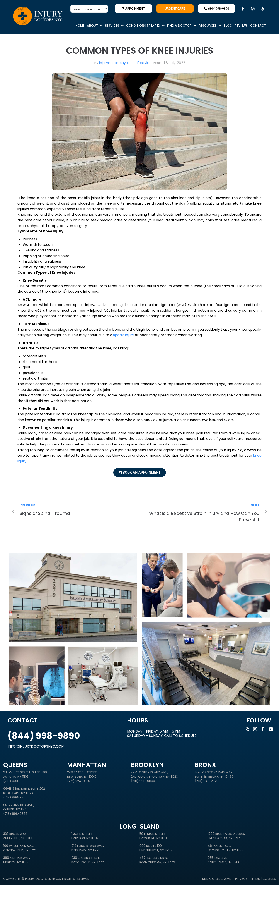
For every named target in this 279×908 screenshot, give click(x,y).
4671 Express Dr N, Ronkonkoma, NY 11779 (157, 860)
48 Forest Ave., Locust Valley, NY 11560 (226, 848)
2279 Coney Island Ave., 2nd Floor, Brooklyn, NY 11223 (154, 774)
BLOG (228, 25)
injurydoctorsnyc (113, 62)
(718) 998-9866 (15, 797)
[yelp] (261, 8)
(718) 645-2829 (206, 781)
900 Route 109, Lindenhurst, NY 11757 (156, 848)
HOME (79, 25)
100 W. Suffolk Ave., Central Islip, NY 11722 (20, 848)
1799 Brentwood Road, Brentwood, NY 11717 (226, 836)
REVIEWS (241, 25)
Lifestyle (142, 62)
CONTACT (258, 25)
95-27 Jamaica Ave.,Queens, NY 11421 (18, 807)
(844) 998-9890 (44, 736)
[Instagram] (251, 8)
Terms (255, 879)
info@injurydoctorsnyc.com (36, 746)
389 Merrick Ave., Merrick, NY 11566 (16, 860)
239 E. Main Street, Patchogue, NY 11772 (87, 860)
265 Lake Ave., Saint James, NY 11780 (224, 860)
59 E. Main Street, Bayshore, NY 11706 (154, 836)
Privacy (241, 879)
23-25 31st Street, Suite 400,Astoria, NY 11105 (25, 774)
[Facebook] (241, 8)
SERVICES (112, 25)
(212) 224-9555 (78, 781)
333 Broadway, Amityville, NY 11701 (17, 836)
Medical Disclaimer (217, 879)
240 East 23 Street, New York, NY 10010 (82, 774)
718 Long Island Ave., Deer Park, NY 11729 (87, 848)
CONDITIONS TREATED (143, 25)
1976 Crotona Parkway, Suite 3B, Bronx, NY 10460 (214, 774)
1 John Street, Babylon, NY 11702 (85, 836)
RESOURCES (207, 25)
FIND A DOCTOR (179, 25)
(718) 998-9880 (15, 781)
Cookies (269, 879)
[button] (95, 25)
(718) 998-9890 (143, 781)
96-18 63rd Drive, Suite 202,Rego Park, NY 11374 (24, 790)
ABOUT (92, 25)
